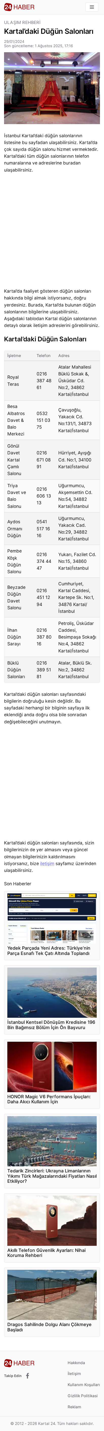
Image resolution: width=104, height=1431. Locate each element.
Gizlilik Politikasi (83, 1395)
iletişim (47, 863)
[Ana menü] (92, 7)
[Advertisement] (52, 232)
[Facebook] (27, 1376)
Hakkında (76, 1362)
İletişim (74, 1373)
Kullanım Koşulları (84, 1384)
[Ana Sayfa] (19, 7)
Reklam (74, 1407)
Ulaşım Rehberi (22, 22)
